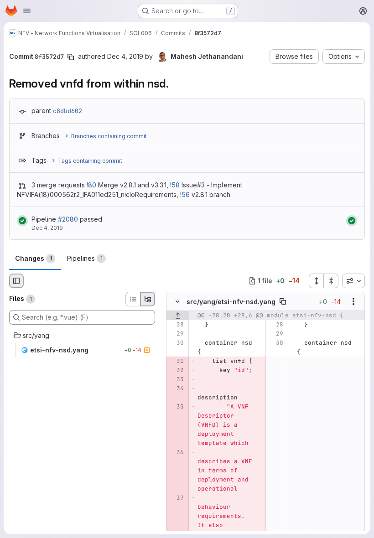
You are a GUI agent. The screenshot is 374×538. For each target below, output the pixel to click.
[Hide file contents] (177, 301)
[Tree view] (147, 299)
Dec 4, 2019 (125, 56)
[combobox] (353, 281)
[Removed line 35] (176, 406)
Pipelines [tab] (85, 258)
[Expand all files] (316, 281)
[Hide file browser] (16, 281)
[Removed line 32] (176, 370)
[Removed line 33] (176, 379)
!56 (185, 194)
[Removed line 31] (176, 361)
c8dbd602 (67, 111)
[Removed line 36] (176, 452)
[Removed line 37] (176, 497)
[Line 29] (176, 333)
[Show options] (353, 301)
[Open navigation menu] (27, 11)
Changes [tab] (33, 258)
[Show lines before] (177, 315)
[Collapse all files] (331, 281)
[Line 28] (176, 324)
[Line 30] (176, 342)
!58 (175, 185)
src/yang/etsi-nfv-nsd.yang (231, 301)
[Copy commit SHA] (70, 57)
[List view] (132, 299)
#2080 (68, 219)
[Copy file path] (282, 301)
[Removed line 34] (176, 388)
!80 (91, 185)
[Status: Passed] (22, 220)
